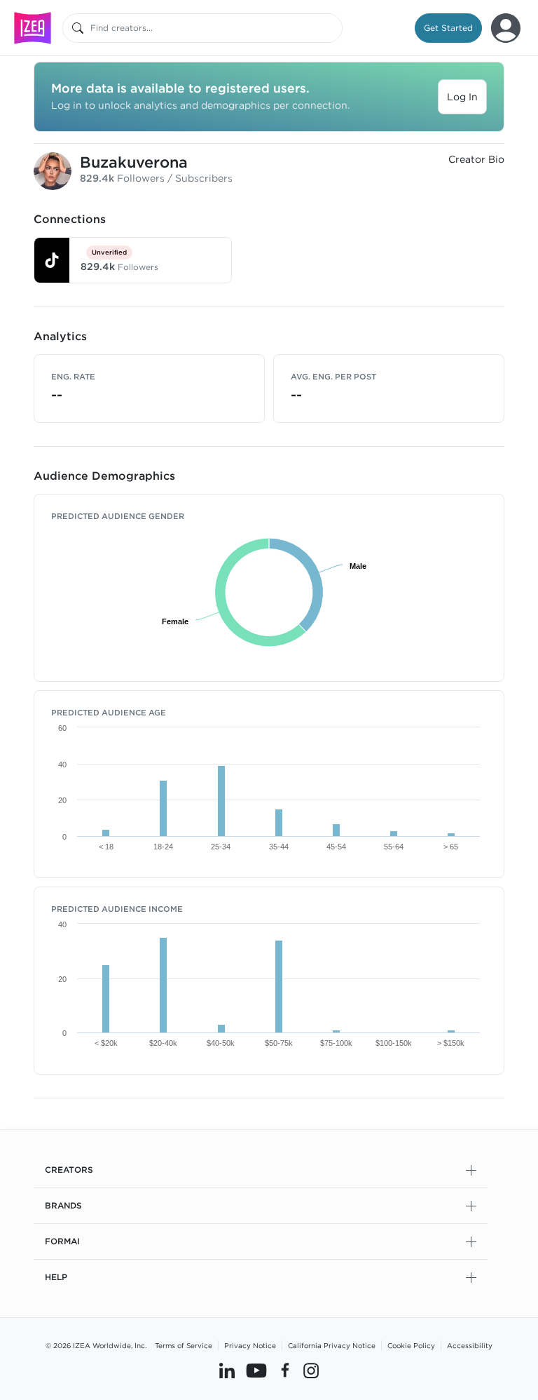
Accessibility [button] (469, 1345)
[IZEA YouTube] (256, 1370)
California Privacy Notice (331, 1345)
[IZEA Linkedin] (227, 1370)
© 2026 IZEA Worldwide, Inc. (96, 1345)
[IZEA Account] (506, 28)
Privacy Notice (250, 1345)
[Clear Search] (332, 28)
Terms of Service (183, 1345)
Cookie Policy (411, 1345)
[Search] (78, 28)
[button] (448, 28)
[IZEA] (32, 27)
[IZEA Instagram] (311, 1370)
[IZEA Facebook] (285, 1370)
